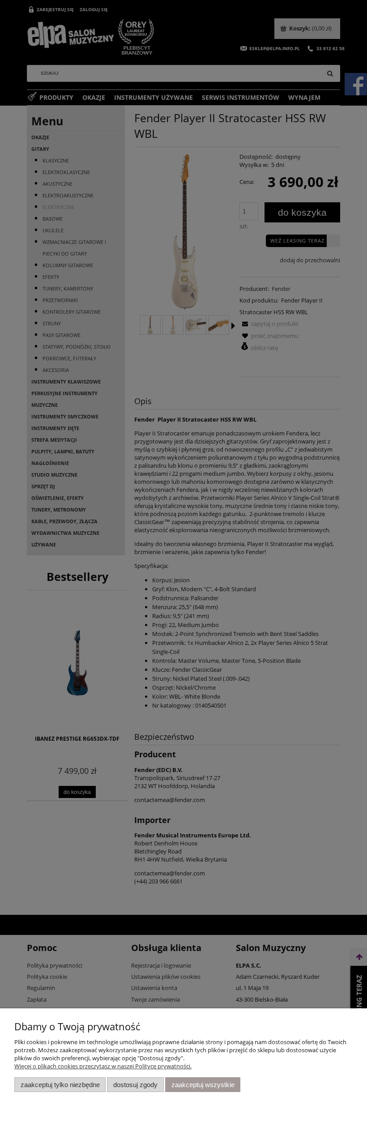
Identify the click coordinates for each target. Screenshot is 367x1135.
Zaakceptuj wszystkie (203, 1084)
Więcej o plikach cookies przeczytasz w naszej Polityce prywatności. (103, 1066)
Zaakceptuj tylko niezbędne (60, 1084)
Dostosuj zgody (135, 1084)
